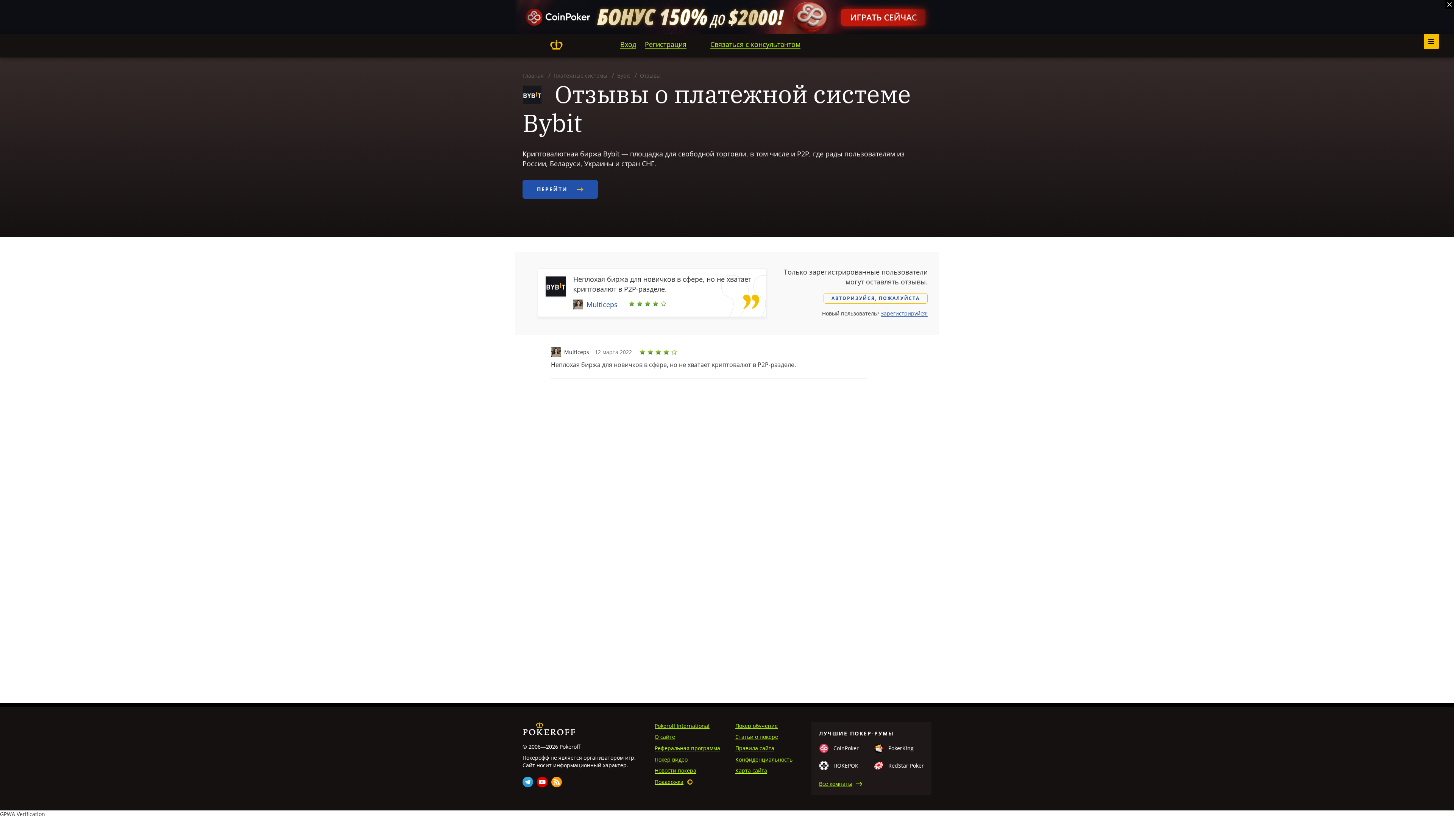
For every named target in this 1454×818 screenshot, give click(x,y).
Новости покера (675, 770)
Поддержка (669, 781)
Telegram (528, 782)
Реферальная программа (687, 748)
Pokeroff (556, 45)
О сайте (665, 736)
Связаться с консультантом (755, 44)
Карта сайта (751, 770)
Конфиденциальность (764, 759)
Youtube (542, 782)
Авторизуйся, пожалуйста (876, 298)
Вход (628, 44)
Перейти (553, 189)
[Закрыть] (1449, 4)
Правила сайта (754, 748)
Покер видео (671, 759)
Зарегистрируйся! (904, 313)
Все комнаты (835, 783)
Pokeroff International (682, 725)
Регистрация (665, 44)
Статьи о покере (756, 736)
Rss (556, 782)
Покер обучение (756, 725)
